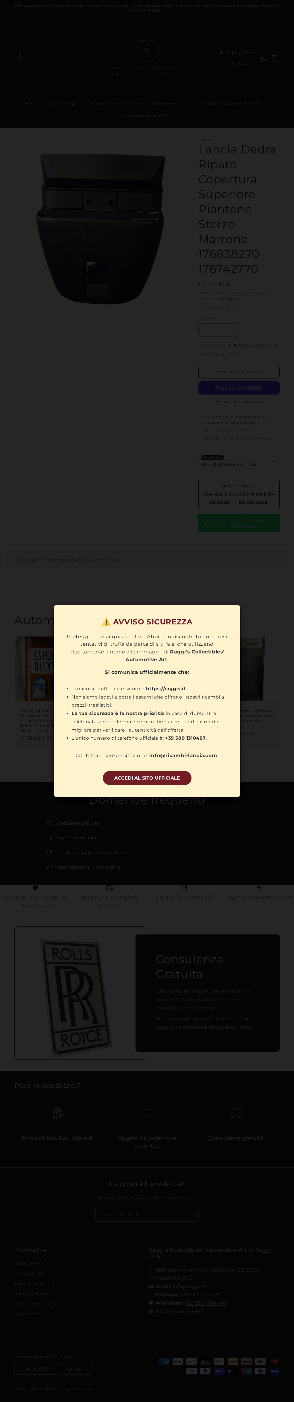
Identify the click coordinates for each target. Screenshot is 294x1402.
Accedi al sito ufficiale (147, 778)
